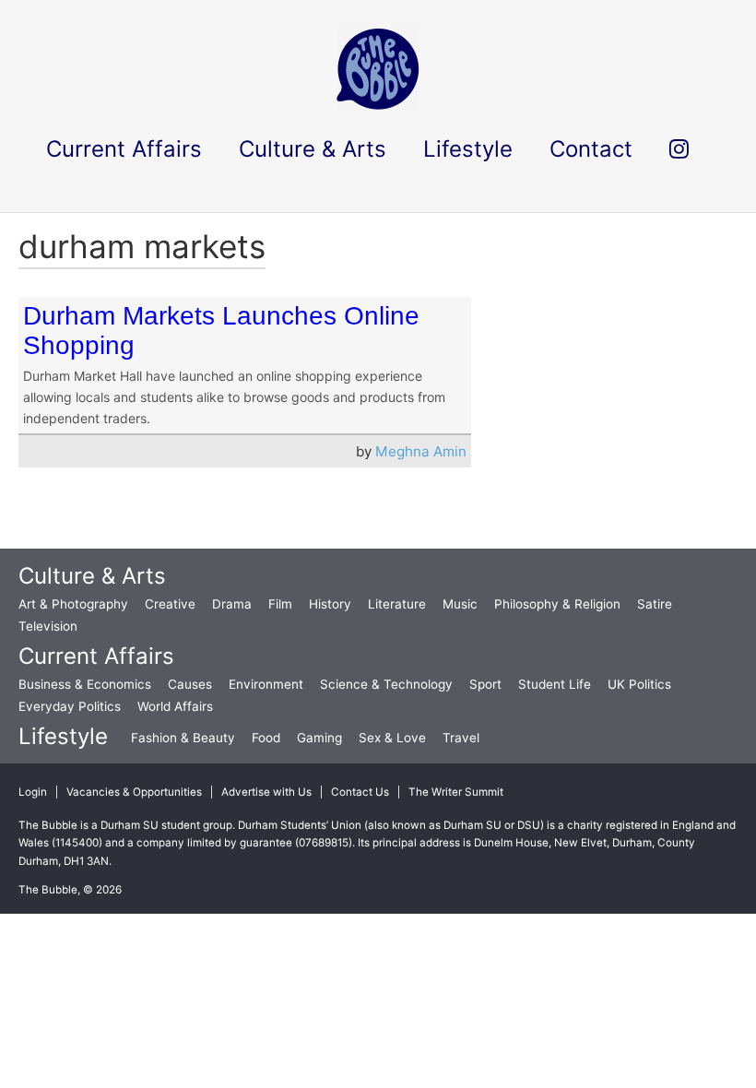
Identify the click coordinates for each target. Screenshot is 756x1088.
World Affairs (175, 706)
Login (32, 792)
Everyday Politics (69, 706)
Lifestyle (63, 736)
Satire (654, 604)
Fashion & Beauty (183, 737)
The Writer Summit (455, 792)
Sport (485, 684)
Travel (461, 737)
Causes (190, 684)
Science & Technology (386, 684)
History (330, 604)
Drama (232, 604)
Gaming (319, 737)
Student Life (554, 684)
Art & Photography (73, 604)
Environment (266, 684)
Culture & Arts (92, 575)
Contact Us (360, 792)
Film (280, 604)
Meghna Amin (421, 451)
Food (266, 737)
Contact (590, 149)
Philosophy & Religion (557, 604)
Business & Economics (84, 684)
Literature (397, 604)
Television (47, 626)
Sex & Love (392, 737)
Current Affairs (96, 656)
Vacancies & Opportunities (134, 792)
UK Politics (639, 684)
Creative (170, 604)
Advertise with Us (266, 792)
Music (460, 604)
